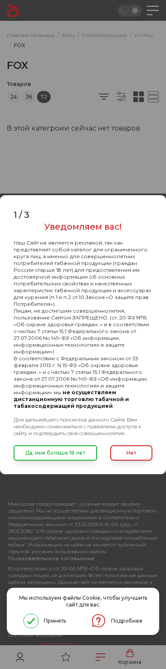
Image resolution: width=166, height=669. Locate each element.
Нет (131, 453)
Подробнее (127, 621)
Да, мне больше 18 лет (55, 453)
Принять (55, 621)
